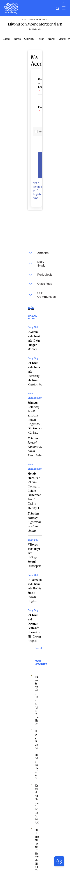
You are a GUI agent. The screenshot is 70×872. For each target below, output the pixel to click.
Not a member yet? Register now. (38, 190)
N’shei (51, 39)
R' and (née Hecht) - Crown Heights (35, 590)
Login (43, 165)
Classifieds (40, 284)
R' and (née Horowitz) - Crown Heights (34, 628)
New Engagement (35, 396)
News (17, 39)
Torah (40, 39)
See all (38, 648)
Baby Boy (33, 358)
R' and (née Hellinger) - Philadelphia (34, 555)
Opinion (29, 39)
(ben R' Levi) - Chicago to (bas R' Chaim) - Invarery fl (34, 491)
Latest (6, 39)
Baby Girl (33, 327)
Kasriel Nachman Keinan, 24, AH (37, 804)
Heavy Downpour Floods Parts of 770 (37, 754)
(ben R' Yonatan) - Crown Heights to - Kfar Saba (34, 417)
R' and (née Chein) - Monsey (34, 340)
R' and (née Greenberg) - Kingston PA (35, 373)
